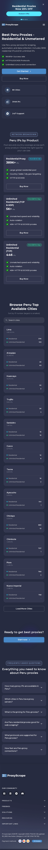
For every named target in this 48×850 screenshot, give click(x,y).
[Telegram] (16, 793)
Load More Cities (24, 609)
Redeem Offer (24, 14)
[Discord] (22, 793)
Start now (22, 640)
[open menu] (43, 24)
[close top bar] (43, 4)
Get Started (22, 71)
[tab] (21, 19)
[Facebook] (4, 793)
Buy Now (24, 78)
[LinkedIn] (10, 793)
